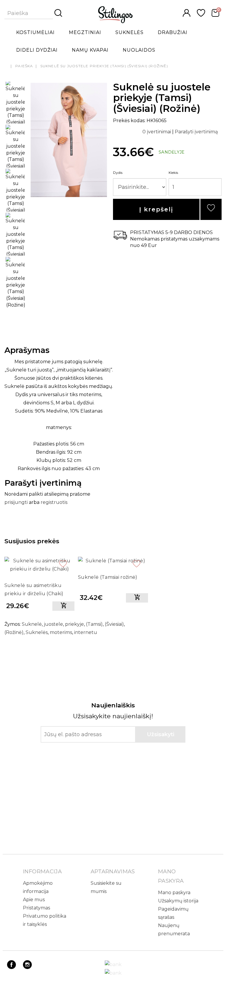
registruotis (54, 502)
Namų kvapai (90, 50)
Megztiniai (85, 32)
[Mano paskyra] (186, 15)
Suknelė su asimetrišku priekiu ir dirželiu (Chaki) (34, 589)
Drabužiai (172, 32)
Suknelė (32, 624)
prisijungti (16, 502)
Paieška (24, 66)
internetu (85, 632)
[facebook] (11, 967)
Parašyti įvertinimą (196, 131)
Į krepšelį (156, 209)
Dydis (117, 172)
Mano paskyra (174, 892)
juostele (53, 624)
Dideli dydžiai (37, 50)
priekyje (74, 624)
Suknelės (129, 32)
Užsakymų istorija (178, 901)
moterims (61, 632)
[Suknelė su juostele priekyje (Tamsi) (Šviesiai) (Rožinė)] (69, 196)
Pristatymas (36, 908)
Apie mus (34, 899)
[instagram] (27, 967)
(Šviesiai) (114, 624)
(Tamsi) (94, 624)
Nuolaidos (139, 50)
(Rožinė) (14, 632)
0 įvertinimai (157, 131)
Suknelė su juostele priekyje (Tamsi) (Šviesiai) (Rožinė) (104, 66)
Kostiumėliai (35, 32)
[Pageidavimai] (201, 15)
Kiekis (173, 172)
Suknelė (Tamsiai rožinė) (107, 577)
